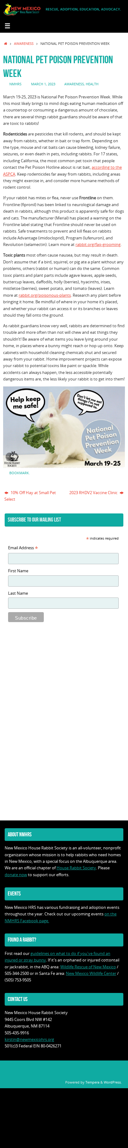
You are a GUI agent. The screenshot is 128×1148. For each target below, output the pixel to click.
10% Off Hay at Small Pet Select (30, 496)
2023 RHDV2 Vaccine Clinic (93, 492)
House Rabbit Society (76, 868)
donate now (16, 874)
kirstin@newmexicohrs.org (29, 1039)
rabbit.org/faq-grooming (98, 244)
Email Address (23, 548)
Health (92, 84)
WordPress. (113, 1082)
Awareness (24, 43)
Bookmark (19, 472)
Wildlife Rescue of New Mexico (88, 967)
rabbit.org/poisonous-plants (45, 295)
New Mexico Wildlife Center (91, 973)
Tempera (92, 1082)
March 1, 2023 (43, 84)
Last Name (18, 593)
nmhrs (15, 84)
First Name (18, 571)
